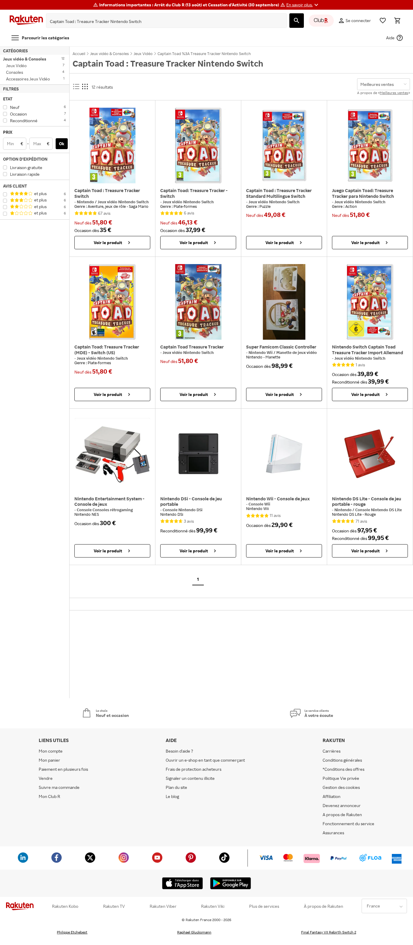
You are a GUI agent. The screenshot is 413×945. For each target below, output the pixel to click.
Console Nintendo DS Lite (378, 509)
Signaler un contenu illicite (190, 778)
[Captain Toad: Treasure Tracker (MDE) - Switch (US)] (112, 302)
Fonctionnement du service (348, 823)
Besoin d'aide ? (179, 751)
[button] (303, 4)
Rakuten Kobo (65, 906)
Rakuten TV (114, 906)
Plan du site (176, 787)
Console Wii (259, 504)
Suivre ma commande (59, 787)
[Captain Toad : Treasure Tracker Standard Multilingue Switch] (284, 145)
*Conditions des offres (343, 769)
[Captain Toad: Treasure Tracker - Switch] (198, 145)
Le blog (172, 796)
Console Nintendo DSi (183, 509)
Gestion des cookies (341, 787)
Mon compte (51, 751)
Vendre (46, 778)
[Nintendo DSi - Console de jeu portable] (198, 454)
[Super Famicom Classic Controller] (284, 302)
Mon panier (49, 760)
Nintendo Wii (261, 352)
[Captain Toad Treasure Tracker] (198, 302)
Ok (61, 143)
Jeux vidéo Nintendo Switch (123, 201)
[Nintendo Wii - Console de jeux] (284, 454)
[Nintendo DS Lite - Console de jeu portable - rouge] (370, 454)
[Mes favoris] (383, 21)
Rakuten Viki (212, 906)
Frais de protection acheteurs (193, 769)
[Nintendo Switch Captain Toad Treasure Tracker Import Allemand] (370, 302)
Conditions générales (342, 760)
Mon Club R (49, 796)
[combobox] (162, 21)
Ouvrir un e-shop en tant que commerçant (205, 760)
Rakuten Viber (163, 906)
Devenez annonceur (342, 805)
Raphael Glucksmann (194, 932)
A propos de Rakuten (342, 814)
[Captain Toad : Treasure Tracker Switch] (112, 145)
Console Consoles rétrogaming (105, 509)
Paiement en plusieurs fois (63, 769)
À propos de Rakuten (323, 906)
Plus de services (264, 906)
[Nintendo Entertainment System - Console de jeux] (112, 454)
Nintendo (86, 201)
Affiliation (331, 796)
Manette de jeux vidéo (296, 352)
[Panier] (397, 21)
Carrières (331, 751)
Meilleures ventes (394, 92)
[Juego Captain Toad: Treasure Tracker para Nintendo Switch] (370, 145)
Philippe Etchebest (72, 932)
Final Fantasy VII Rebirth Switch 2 (328, 932)
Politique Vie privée (341, 778)
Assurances (333, 832)
